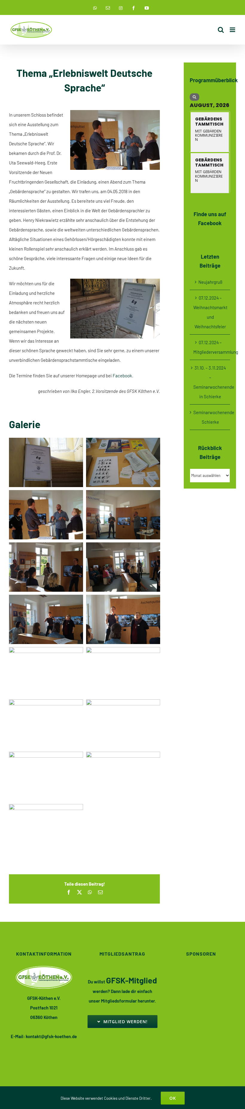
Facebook (122, 375)
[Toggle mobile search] (221, 30)
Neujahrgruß (210, 282)
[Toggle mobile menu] (233, 30)
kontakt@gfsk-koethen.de (51, 1036)
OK (172, 1098)
